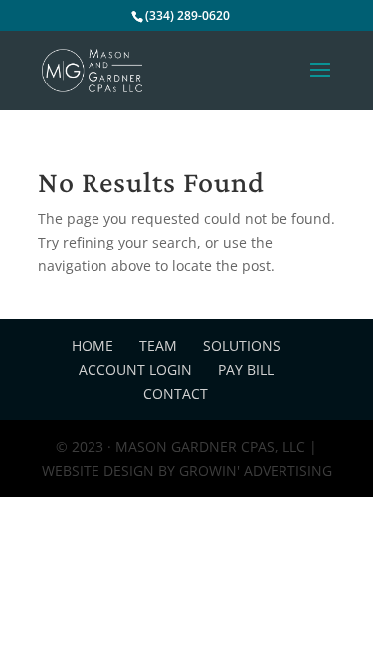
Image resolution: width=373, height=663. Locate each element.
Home (92, 345)
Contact (175, 393)
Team (158, 345)
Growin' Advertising (253, 470)
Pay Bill (246, 369)
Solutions (241, 345)
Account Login (135, 369)
